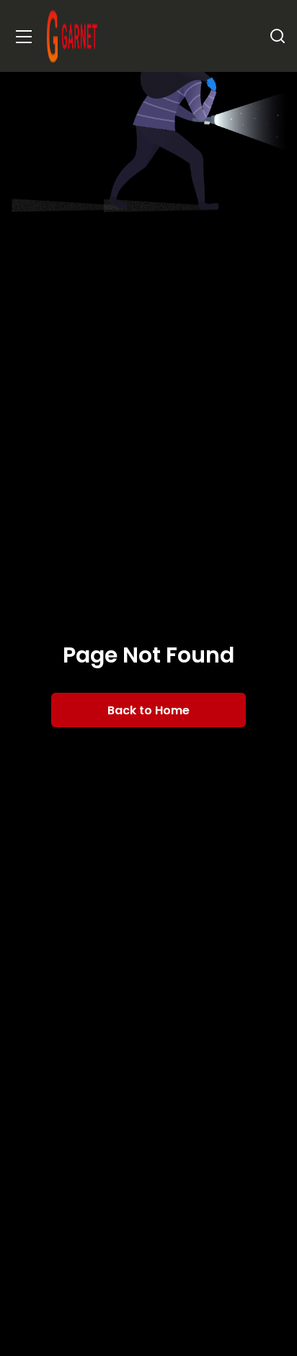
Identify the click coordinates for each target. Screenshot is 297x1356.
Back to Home (148, 710)
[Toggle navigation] (24, 36)
